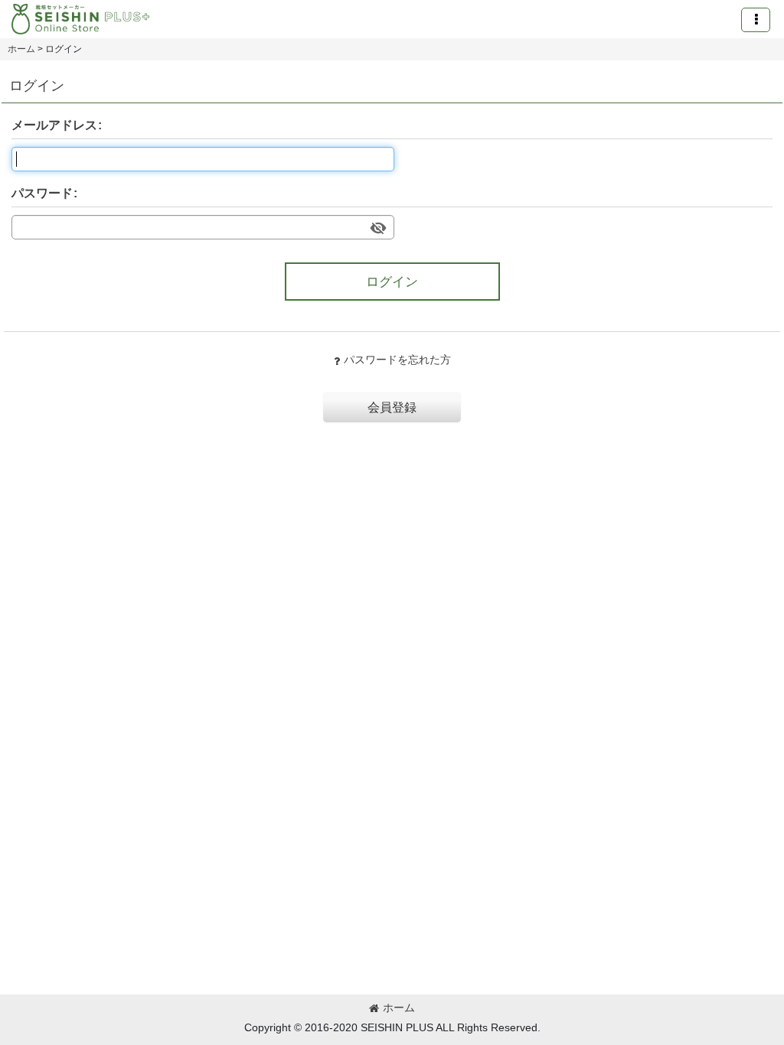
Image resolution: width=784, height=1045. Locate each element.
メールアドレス (54, 125)
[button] (755, 20)
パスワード (42, 193)
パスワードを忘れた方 (397, 359)
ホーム (399, 1007)
